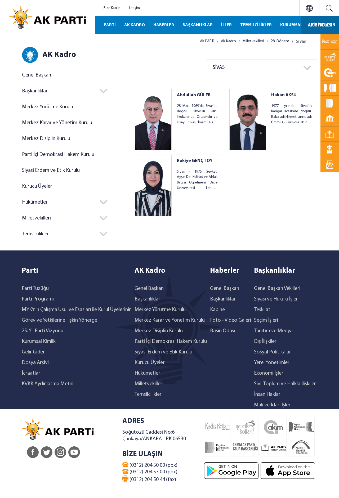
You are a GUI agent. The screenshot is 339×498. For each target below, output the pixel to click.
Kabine (217, 309)
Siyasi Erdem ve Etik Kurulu (51, 170)
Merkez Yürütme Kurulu (47, 107)
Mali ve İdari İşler (272, 405)
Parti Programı (38, 299)
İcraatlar (31, 373)
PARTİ (110, 25)
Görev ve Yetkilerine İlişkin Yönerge (59, 320)
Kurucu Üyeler (37, 186)
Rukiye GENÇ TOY (195, 161)
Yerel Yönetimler (271, 362)
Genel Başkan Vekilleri (277, 288)
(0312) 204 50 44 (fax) (152, 479)
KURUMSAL (291, 25)
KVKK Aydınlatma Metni (47, 384)
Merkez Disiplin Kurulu (46, 138)
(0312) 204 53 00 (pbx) (152, 472)
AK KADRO (134, 25)
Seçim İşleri (266, 320)
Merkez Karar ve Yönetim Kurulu (57, 122)
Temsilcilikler (148, 394)
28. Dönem (280, 41)
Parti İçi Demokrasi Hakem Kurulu (58, 154)
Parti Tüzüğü (35, 288)
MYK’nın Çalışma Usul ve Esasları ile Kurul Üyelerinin (77, 309)
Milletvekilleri (253, 41)
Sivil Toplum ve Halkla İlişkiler (285, 384)
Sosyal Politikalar (272, 352)
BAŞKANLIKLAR (197, 25)
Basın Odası (222, 331)
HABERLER (163, 25)
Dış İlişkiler (265, 341)
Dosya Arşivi (35, 362)
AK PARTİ (207, 41)
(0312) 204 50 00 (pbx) (152, 465)
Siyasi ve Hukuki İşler (276, 299)
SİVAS (219, 67)
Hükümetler (147, 373)
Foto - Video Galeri (230, 320)
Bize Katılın (112, 8)
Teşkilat (262, 309)
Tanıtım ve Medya (273, 331)
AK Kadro (228, 41)
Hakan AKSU (284, 95)
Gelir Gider (33, 352)
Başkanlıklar (147, 299)
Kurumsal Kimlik (39, 341)
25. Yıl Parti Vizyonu (42, 331)
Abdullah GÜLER (194, 95)
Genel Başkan (36, 75)
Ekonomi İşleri (269, 373)
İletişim (134, 8)
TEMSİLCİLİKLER (256, 25)
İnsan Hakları (268, 394)
